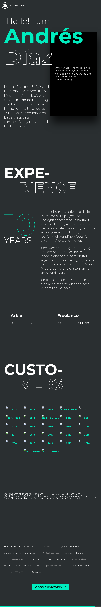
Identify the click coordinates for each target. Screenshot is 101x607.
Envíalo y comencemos (48, 587)
